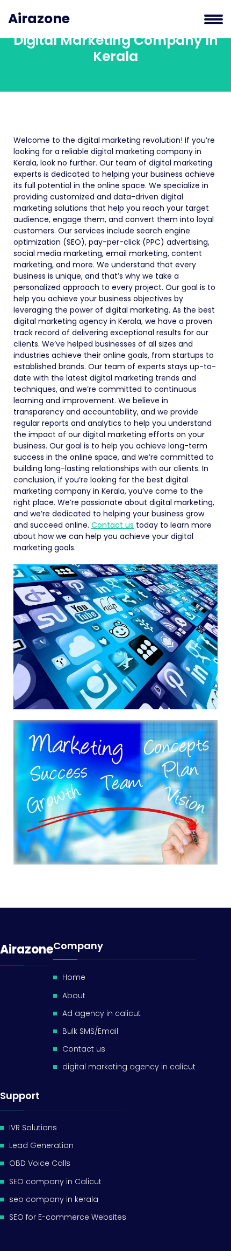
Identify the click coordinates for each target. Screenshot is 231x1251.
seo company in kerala (53, 1199)
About (73, 995)
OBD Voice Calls (39, 1163)
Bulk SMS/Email (90, 1031)
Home (73, 977)
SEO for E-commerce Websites (67, 1217)
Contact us (112, 525)
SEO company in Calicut (55, 1181)
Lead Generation (41, 1145)
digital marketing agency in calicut (129, 1066)
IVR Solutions (33, 1127)
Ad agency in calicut (101, 1013)
